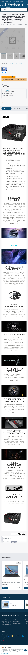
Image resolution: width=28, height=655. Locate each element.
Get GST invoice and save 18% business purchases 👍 (14, 80)
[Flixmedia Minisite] (4, 70)
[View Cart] (26, 5)
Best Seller (4, 597)
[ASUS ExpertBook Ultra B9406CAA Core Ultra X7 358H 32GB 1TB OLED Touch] (11, 571)
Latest (9, 597)
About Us (16, 615)
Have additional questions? (8, 102)
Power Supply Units (11, 24)
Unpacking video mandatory (8, 77)
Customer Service (6, 615)
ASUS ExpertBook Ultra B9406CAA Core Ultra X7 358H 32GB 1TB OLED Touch (11, 582)
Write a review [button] (18, 63)
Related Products (6, 558)
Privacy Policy (4, 653)
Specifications (17, 108)
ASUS (7, 90)
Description (6, 108)
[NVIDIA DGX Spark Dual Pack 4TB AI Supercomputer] (5, 604)
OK (25, 650)
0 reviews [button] (11, 63)
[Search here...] (25, 9)
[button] (1, 56)
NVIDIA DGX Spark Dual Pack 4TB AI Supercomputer (16, 602)
